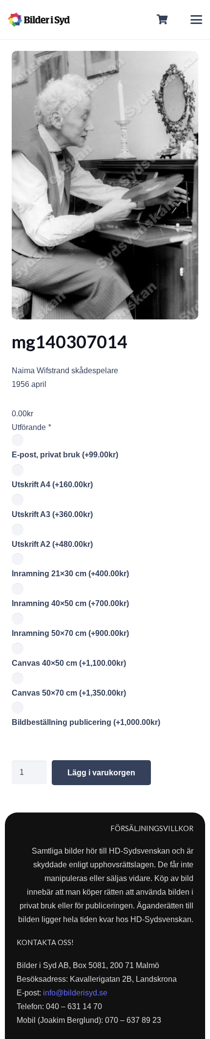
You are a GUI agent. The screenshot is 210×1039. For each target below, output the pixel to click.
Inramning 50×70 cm (70, 633)
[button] (196, 19)
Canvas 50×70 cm (69, 693)
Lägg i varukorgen (101, 772)
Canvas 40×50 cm (69, 663)
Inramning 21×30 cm (70, 573)
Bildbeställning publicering (86, 722)
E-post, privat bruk (65, 455)
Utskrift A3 (52, 514)
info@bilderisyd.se (75, 993)
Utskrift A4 (52, 484)
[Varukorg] (162, 19)
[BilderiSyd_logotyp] (39, 19)
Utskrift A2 (52, 544)
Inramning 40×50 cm (70, 603)
